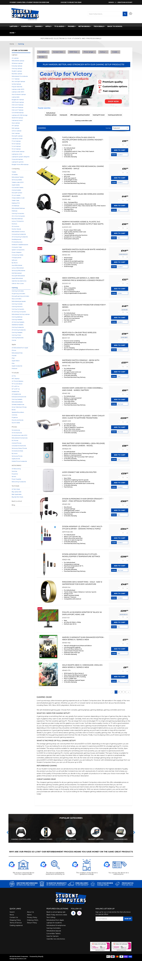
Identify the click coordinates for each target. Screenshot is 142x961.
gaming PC (63, 721)
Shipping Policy (15, 920)
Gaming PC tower (99, 115)
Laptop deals (15, 97)
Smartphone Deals (17, 451)
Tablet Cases (15, 200)
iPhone (14, 350)
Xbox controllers (16, 298)
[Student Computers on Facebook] (73, 913)
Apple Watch (16, 360)
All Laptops (15, 58)
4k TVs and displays (17, 381)
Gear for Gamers (52, 936)
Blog (13, 505)
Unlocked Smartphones (19, 445)
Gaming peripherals (115, 115)
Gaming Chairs (16, 335)
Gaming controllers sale (83, 120)
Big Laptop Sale (16, 491)
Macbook (14, 368)
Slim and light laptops (18, 81)
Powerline (15, 474)
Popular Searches (17, 86)
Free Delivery (81, 883)
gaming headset (63, 730)
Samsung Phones (17, 456)
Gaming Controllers (18, 291)
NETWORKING (84, 26)
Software (14, 260)
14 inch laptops (16, 146)
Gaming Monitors (17, 306)
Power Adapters (16, 252)
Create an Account (124, 2)
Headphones (15, 391)
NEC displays (15, 378)
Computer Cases (17, 247)
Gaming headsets (17, 399)
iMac (13, 363)
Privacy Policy (32, 917)
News (12, 915)
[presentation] (8, 832)
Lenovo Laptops (16, 130)
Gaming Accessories (18, 327)
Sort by (108, 128)
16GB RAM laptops (17, 118)
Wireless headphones (18, 404)
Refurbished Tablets (17, 177)
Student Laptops (17, 71)
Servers (14, 476)
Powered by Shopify (36, 956)
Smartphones (16, 430)
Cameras (14, 415)
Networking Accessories (19, 481)
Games (14, 340)
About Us (30, 912)
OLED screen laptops (18, 151)
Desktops (14, 211)
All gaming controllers (18, 293)
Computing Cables (17, 255)
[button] (43, 51)
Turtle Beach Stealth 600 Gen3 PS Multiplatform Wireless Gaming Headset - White (83, 139)
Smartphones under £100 (19, 435)
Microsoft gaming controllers (20, 296)
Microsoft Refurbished (18, 275)
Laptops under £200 (18, 89)
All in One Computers (18, 216)
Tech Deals (99, 26)
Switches (14, 471)
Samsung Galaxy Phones (19, 448)
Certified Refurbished (27, 883)
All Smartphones (17, 432)
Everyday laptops (17, 66)
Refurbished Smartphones (19, 438)
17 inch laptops (16, 141)
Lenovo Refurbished (18, 268)
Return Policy (32, 923)
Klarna (29, 915)
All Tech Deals (16, 489)
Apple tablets (16, 185)
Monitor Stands (16, 229)
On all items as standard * (56, 885)
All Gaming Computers (19, 311)
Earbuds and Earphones (19, 396)
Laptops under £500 (18, 92)
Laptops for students (54, 923)
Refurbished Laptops (18, 60)
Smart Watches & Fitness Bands (19, 408)
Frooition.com (21, 958)
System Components (18, 249)
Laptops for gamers (17, 162)
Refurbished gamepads (19, 301)
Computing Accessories (19, 234)
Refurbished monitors (18, 231)
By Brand (14, 262)
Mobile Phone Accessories (19, 461)
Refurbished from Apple (55, 920)
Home (12, 44)
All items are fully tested (25, 885)
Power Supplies (16, 479)
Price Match (127, 883)
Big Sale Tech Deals (17, 497)
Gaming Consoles (17, 304)
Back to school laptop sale (55, 912)
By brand (14, 453)
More (12, 33)
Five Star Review (105, 883)
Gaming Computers (18, 213)
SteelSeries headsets (17, 324)
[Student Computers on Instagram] (79, 913)
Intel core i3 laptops (17, 105)
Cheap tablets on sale (18, 198)
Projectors (15, 417)
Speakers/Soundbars (18, 412)
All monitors (15, 226)
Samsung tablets (17, 179)
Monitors (14, 224)
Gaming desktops (17, 317)
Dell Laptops (15, 128)
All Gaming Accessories (19, 330)
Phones (71, 26)
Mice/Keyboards (16, 239)
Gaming (38, 26)
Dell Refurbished (17, 273)
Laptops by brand (17, 120)
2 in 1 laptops (15, 79)
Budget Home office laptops (20, 164)
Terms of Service (16, 923)
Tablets (14, 172)
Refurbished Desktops (18, 208)
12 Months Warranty (56, 883)
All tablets (15, 174)
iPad (13, 358)
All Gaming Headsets (18, 322)
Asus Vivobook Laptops (19, 94)
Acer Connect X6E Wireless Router (79, 472)
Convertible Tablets (17, 187)
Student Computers (89, 700)
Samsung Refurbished (18, 270)
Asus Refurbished (17, 265)
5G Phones (15, 440)
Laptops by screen (17, 138)
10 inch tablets (16, 195)
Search (12, 912)
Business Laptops (17, 73)
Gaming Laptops (17, 68)
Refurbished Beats (17, 402)
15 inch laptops (16, 143)
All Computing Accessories (20, 237)
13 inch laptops (16, 149)
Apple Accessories (17, 366)
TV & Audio (59, 26)
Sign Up (128, 919)
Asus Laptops (16, 123)
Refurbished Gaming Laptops (21, 314)
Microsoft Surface (17, 192)
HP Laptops (15, 125)
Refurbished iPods (17, 353)
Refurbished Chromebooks (20, 76)
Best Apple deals (16, 494)
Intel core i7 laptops (17, 110)
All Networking (16, 468)
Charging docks (16, 257)
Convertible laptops (17, 112)
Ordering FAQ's (32, 920)
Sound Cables (16, 422)
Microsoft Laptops (17, 136)
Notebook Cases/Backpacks (20, 244)
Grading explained (16, 925)
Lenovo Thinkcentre (18, 221)
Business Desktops (17, 218)
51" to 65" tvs (15, 386)
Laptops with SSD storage (19, 115)
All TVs (14, 376)
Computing (26, 26)
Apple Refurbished (17, 278)
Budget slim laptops (18, 99)
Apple (48, 26)
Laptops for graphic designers (20, 156)
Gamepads (63, 115)
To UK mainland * (82, 885)
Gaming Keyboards (17, 337)
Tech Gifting (50, 917)
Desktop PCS (16, 203)
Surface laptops (16, 84)
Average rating (102, 885)
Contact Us (14, 917)
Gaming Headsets (17, 319)
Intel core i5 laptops (17, 107)
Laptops (14, 26)
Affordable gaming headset (80, 115)
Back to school (114, 26)
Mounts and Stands (17, 420)
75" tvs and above (17, 383)
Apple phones (16, 458)
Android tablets (16, 190)
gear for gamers (54, 703)
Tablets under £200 (18, 182)
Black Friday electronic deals (56, 915)
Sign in (111, 2)
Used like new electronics (19, 281)
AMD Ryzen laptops (18, 102)
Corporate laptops (17, 159)
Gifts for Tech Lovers (18, 283)
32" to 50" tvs (16, 389)
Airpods (14, 355)
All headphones (16, 394)
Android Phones (16, 443)
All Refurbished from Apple (20, 347)
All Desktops (15, 205)
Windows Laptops (17, 63)
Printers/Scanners (17, 242)
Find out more (127, 885)
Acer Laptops (16, 133)
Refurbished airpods (53, 931)
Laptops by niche (17, 154)
